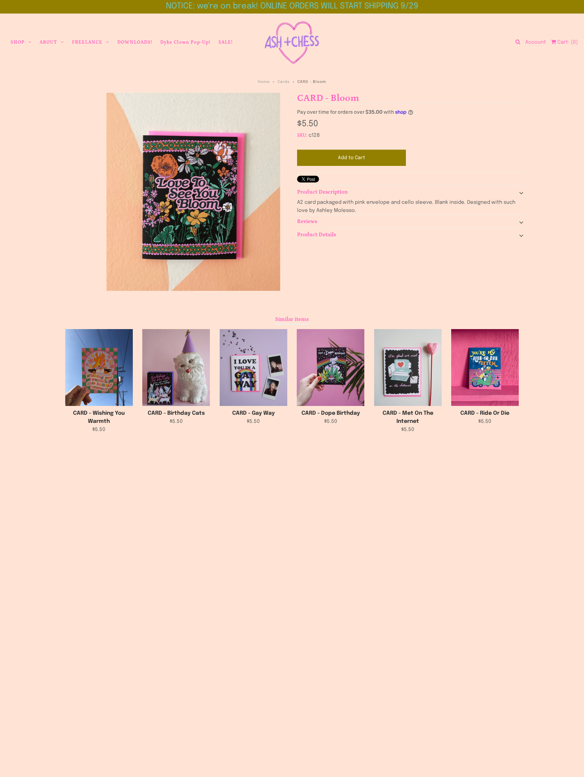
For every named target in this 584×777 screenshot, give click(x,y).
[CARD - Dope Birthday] (330, 367)
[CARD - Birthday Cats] (176, 367)
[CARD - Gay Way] (253, 367)
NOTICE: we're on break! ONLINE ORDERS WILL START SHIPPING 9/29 (292, 6)
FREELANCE (87, 42)
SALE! (225, 42)
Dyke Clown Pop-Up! (185, 42)
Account (535, 42)
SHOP (17, 42)
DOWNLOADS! (134, 42)
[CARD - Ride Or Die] (485, 367)
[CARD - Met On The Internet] (408, 367)
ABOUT (48, 42)
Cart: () (567, 42)
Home (264, 82)
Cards (283, 82)
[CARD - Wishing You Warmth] (99, 367)
